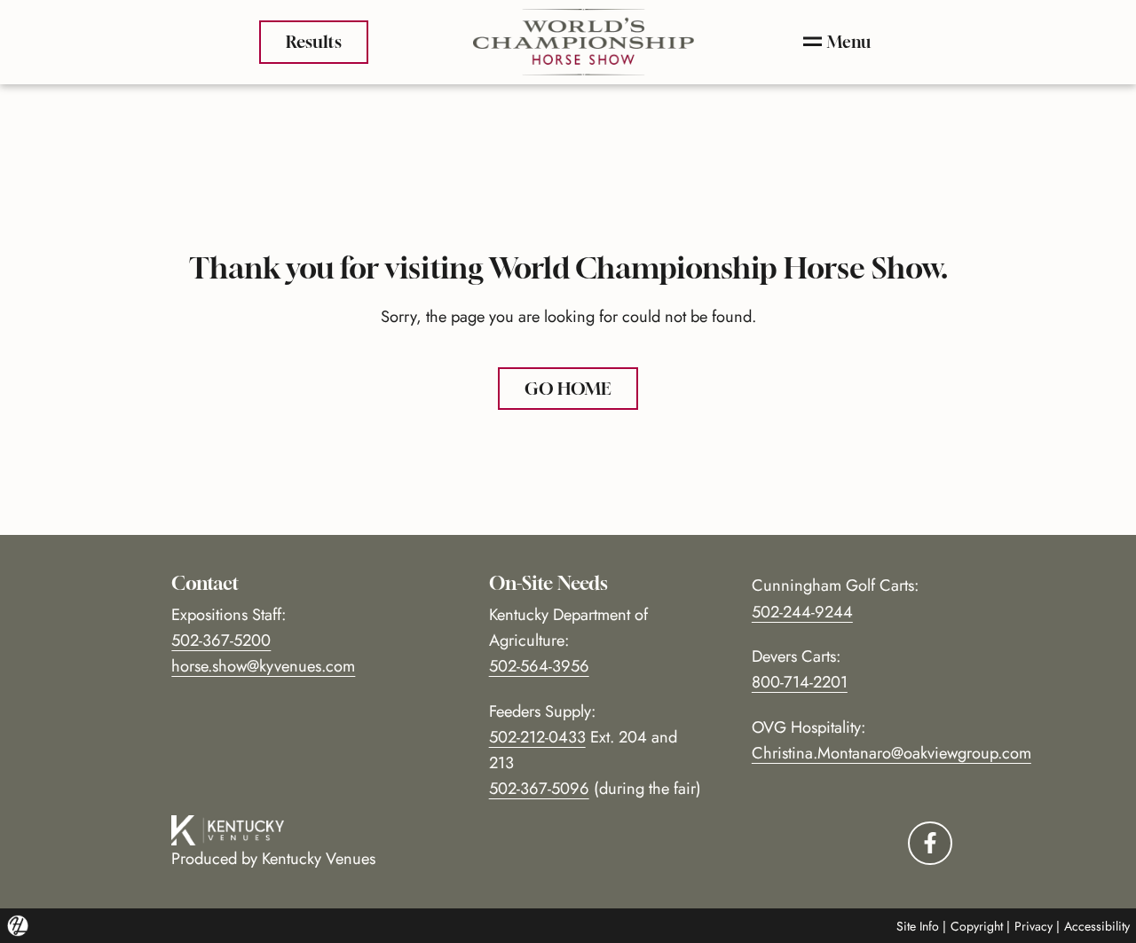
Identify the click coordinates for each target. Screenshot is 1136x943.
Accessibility (1097, 926)
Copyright (977, 926)
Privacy (1033, 926)
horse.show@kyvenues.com (263, 666)
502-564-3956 (539, 666)
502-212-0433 (537, 737)
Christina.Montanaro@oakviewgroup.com (891, 753)
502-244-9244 (802, 612)
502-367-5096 (539, 788)
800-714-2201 (800, 682)
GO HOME (568, 388)
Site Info (917, 926)
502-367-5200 (221, 640)
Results (314, 41)
